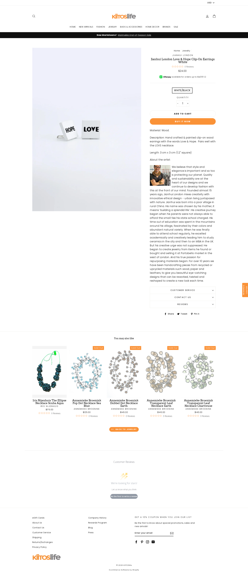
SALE (176, 26)
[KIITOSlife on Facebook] (136, 541)
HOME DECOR (152, 26)
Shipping (37, 537)
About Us (37, 522)
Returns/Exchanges (42, 542)
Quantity (183, 97)
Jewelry (186, 50)
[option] (124, 35)
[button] (214, 16)
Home (177, 50)
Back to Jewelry (126, 429)
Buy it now (183, 121)
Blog (90, 527)
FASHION (100, 26)
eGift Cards (38, 517)
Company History (97, 517)
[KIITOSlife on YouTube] (153, 541)
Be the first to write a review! (124, 496)
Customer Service (183, 290)
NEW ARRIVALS (86, 26)
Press (91, 532)
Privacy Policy (39, 547)
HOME (73, 26)
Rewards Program (97, 522)
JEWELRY (112, 26)
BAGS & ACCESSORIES (131, 26)
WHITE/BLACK (182, 90)
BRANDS (167, 26)
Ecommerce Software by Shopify (124, 570)
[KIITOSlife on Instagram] (147, 541)
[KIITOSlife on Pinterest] (142, 541)
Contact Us (183, 297)
